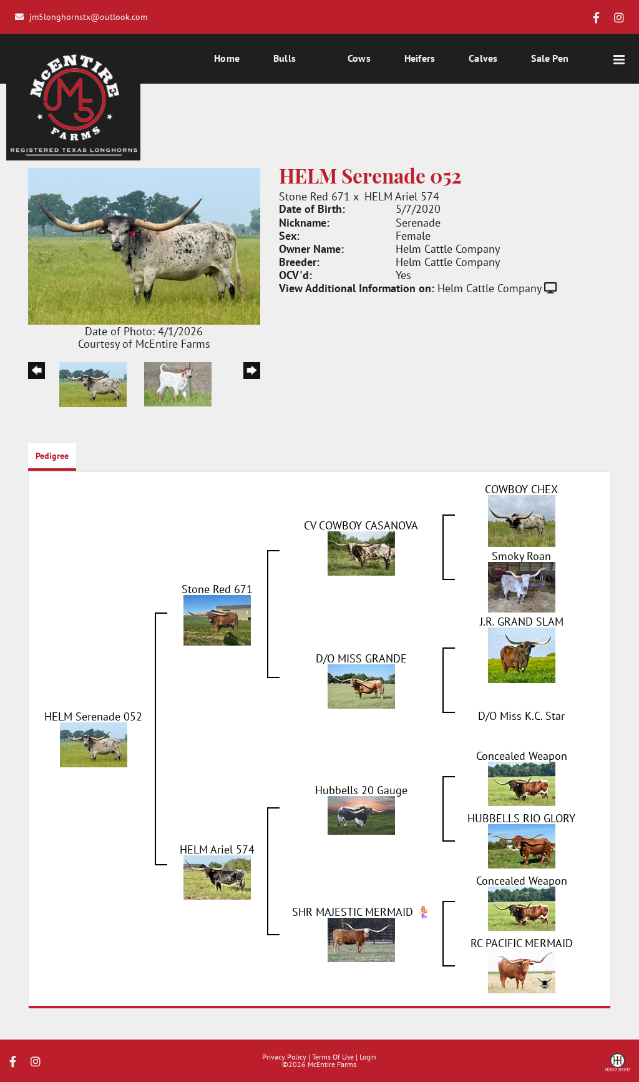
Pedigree (52, 455)
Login (367, 1056)
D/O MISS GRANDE (361, 658)
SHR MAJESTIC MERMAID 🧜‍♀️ (361, 911)
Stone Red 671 (314, 196)
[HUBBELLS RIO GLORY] (521, 845)
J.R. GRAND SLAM (521, 621)
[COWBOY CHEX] (521, 519)
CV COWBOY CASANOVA (361, 525)
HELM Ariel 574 (401, 196)
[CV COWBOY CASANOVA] (361, 552)
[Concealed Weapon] (521, 782)
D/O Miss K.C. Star (521, 715)
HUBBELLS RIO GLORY (521, 818)
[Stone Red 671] (217, 619)
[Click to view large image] (144, 245)
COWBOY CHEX (521, 489)
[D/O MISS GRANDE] (361, 685)
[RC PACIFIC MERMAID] (521, 969)
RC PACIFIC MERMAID (522, 943)
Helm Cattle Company (489, 288)
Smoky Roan (521, 556)
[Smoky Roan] (521, 586)
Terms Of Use (333, 1056)
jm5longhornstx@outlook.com (88, 16)
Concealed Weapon (521, 755)
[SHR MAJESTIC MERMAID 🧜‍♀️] (361, 938)
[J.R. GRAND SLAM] (521, 654)
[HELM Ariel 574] (217, 876)
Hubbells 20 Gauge (361, 790)
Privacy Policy (284, 1056)
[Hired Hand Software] (617, 1067)
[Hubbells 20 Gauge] (361, 813)
